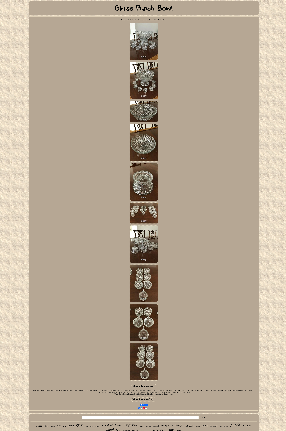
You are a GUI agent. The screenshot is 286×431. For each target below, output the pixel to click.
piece (226, 426)
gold (46, 426)
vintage (177, 425)
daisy (142, 426)
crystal (131, 425)
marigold (214, 426)
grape (91, 426)
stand (71, 425)
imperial (156, 426)
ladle (118, 425)
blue (221, 426)
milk (64, 426)
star (87, 426)
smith (205, 425)
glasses (53, 426)
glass (79, 425)
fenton (97, 426)
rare (59, 425)
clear (39, 426)
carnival (107, 425)
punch (235, 425)
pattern (148, 426)
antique (165, 425)
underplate (188, 426)
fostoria (198, 426)
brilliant (246, 425)
